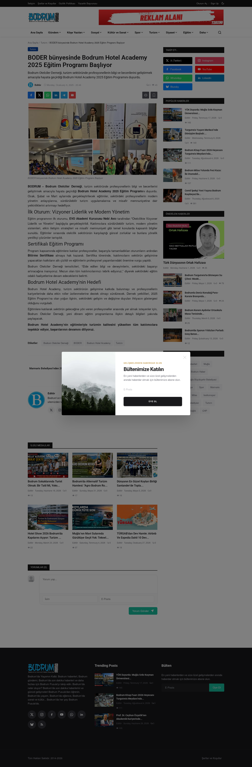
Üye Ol (153, 401)
